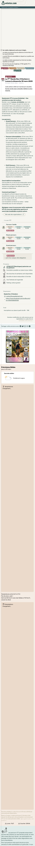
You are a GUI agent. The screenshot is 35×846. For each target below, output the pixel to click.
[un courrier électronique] (27, 326)
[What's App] (25, 326)
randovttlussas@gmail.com (14, 296)
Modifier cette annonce (26, 320)
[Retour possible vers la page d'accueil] (9, 3)
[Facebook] (20, 326)
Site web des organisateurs (14, 214)
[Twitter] (23, 326)
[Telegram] (29, 326)
